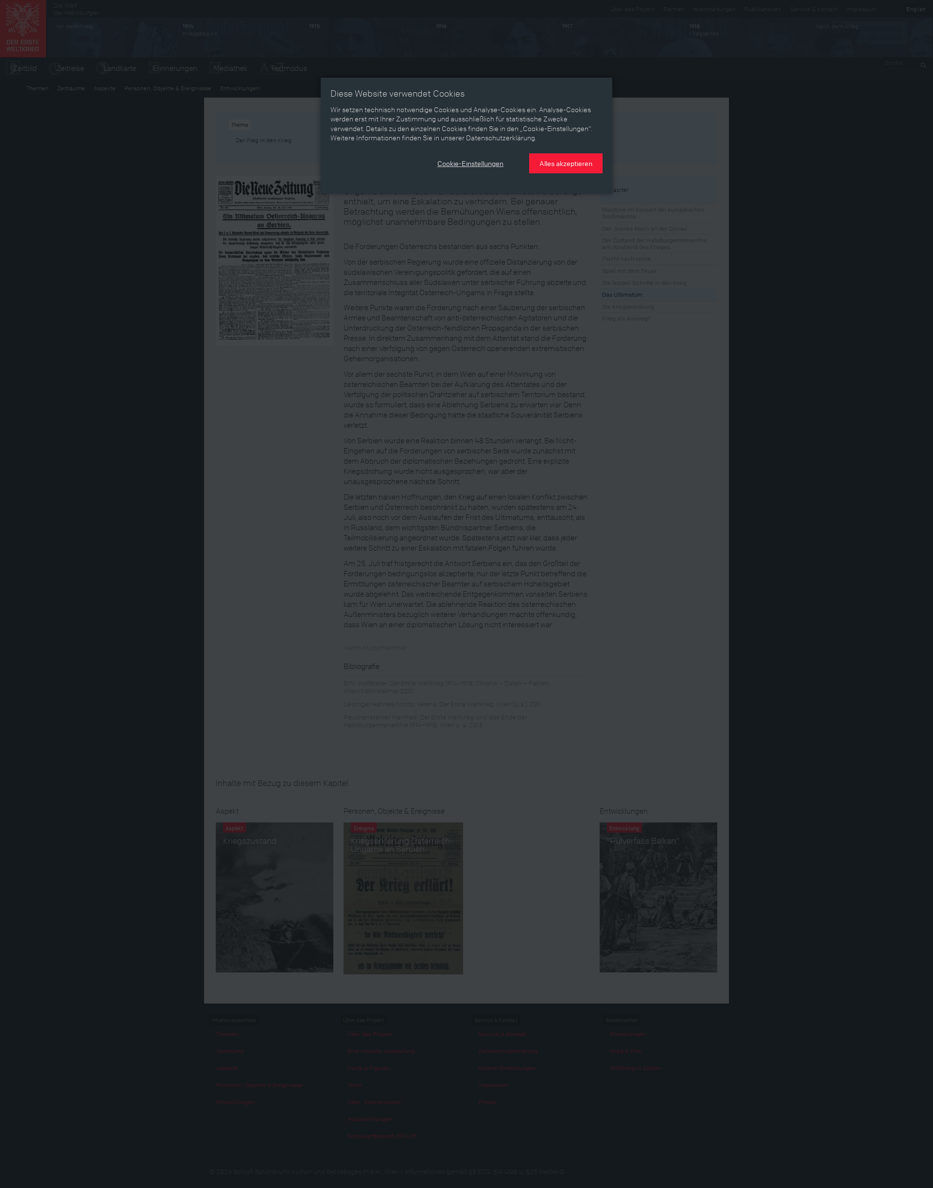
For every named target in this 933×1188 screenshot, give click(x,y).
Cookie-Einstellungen (470, 163)
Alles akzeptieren (565, 163)
